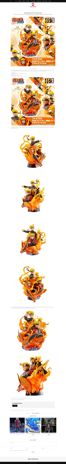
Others (49, 1)
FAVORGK (15, 405)
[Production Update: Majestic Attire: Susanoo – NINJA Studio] (32, 425)
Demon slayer (38, 1)
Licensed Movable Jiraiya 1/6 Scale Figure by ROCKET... (17, 433)
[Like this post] (32, 413)
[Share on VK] (35, 413)
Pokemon (19, 1)
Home (16, 1)
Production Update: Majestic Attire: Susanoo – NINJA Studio (33, 434)
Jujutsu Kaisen (32, 1)
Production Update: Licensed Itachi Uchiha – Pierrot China (49, 434)
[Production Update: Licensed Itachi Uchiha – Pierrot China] (48, 425)
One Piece (27, 1)
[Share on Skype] (37, 413)
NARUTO (24, 1)
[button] (10, 427)
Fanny (29, 15)
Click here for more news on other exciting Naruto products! (17, 399)
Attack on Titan (44, 1)
